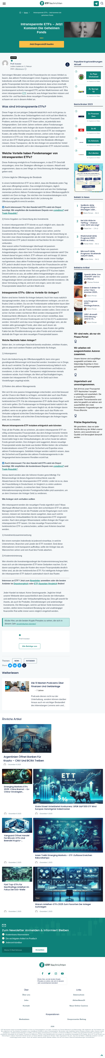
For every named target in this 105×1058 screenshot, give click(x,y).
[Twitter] (49, 973)
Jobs (26, 1000)
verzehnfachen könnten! (26, 624)
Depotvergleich (21, 584)
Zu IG (93, 129)
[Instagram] (56, 973)
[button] (102, 3)
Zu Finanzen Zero (93, 115)
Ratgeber (30, 661)
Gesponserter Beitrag (76, 1019)
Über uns (26, 995)
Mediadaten (24, 1019)
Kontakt (26, 1006)
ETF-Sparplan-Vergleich (45, 584)
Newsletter (35, 581)
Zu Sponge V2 (93, 90)
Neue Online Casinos (79, 1006)
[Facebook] (42, 973)
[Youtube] (62, 973)
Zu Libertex (94, 153)
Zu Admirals (93, 141)
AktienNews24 (79, 1000)
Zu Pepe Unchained (93, 75)
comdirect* (58, 210)
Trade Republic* (10, 213)
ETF (24, 93)
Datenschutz (78, 995)
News (26, 13)
